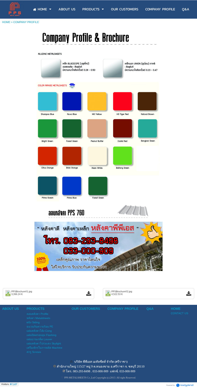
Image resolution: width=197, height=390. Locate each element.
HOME (6, 22)
